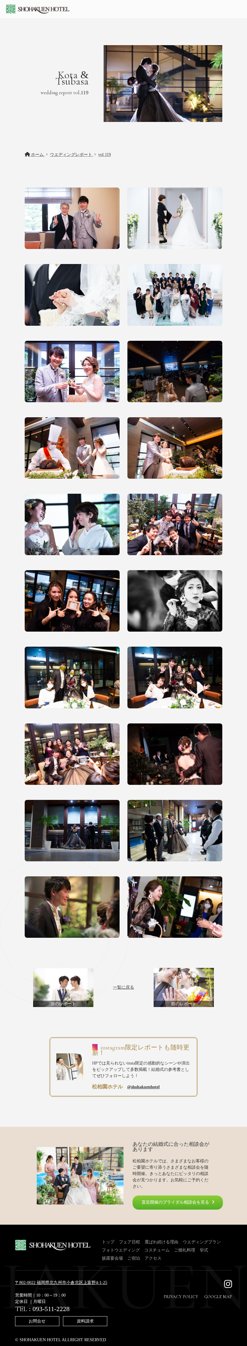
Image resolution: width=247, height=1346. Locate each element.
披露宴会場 (112, 1258)
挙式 (204, 1250)
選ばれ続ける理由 (161, 1242)
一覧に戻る (123, 987)
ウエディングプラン (202, 1242)
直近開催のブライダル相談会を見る (175, 1202)
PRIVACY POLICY (181, 1297)
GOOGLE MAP (218, 1297)
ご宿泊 (133, 1258)
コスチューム (157, 1250)
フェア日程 (129, 1242)
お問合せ (37, 1321)
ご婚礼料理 (184, 1250)
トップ (108, 1242)
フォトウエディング (121, 1250)
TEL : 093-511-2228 (42, 1309)
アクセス (153, 1258)
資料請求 (85, 1321)
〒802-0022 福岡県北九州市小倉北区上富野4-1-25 (61, 1282)
